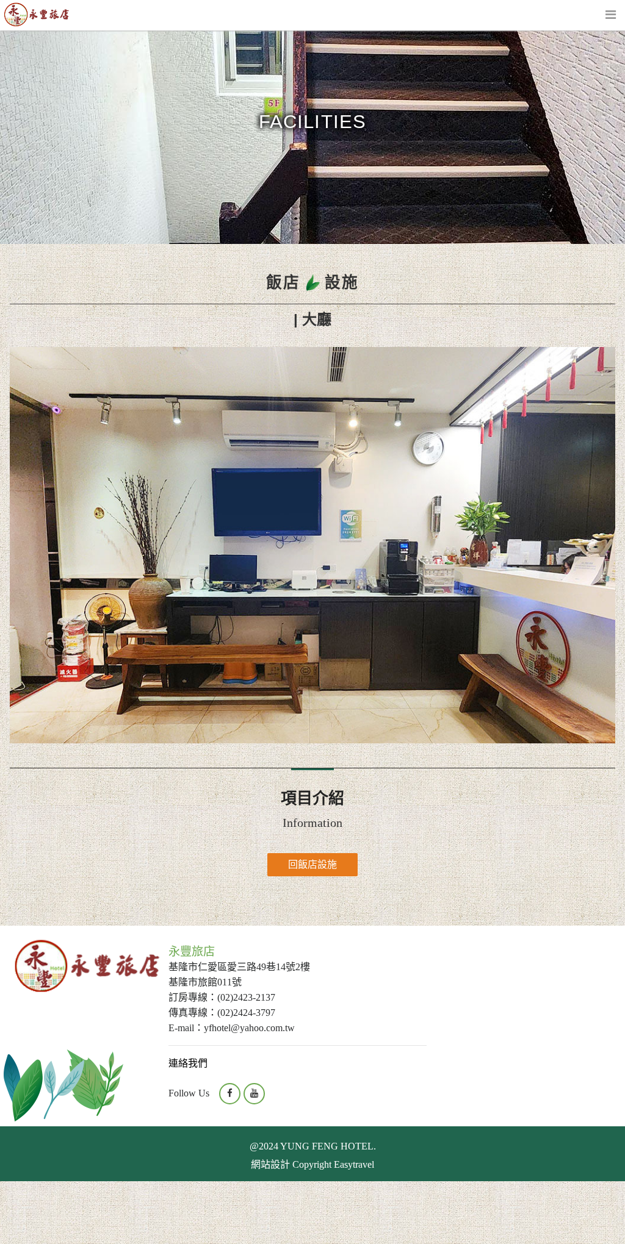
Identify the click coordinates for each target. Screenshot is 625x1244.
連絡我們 (188, 1063)
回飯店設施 (312, 864)
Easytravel (354, 1164)
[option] (312, 545)
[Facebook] (229, 1093)
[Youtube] (254, 1093)
